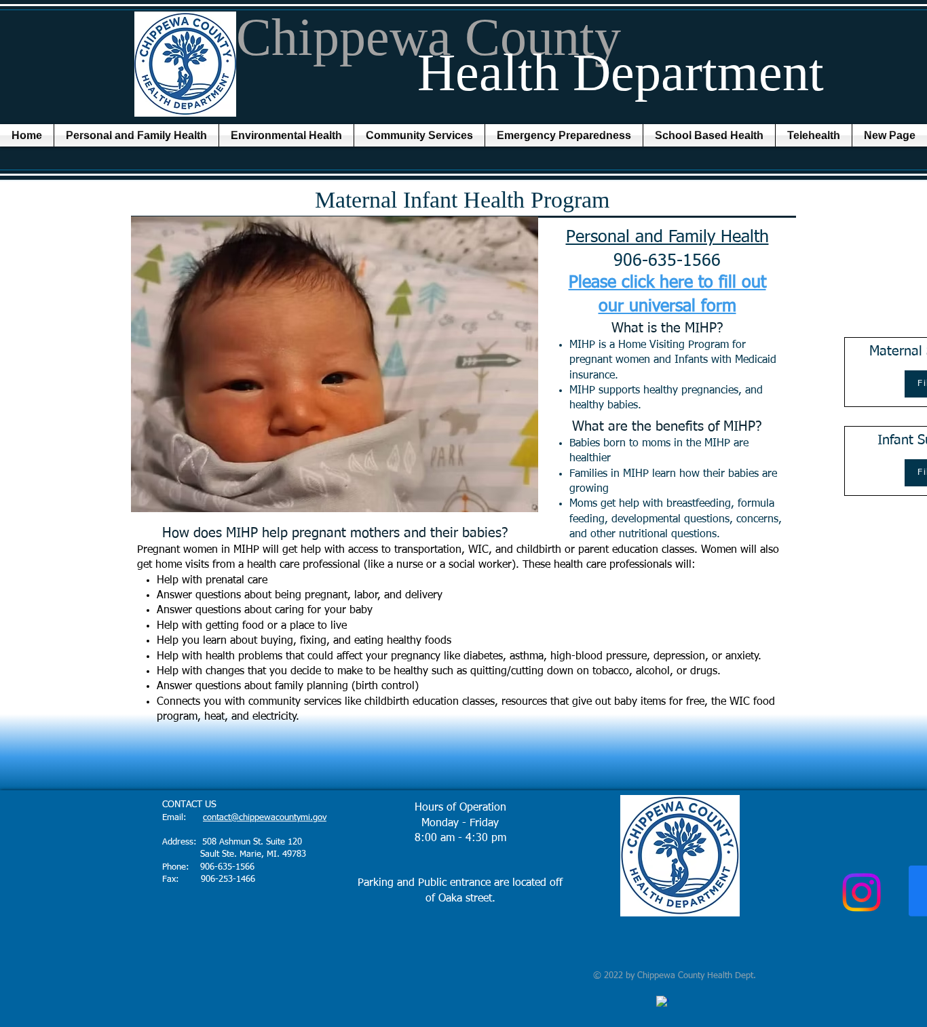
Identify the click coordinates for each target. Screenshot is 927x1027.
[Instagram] (861, 892)
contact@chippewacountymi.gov (264, 817)
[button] (136, 135)
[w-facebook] (662, 1002)
